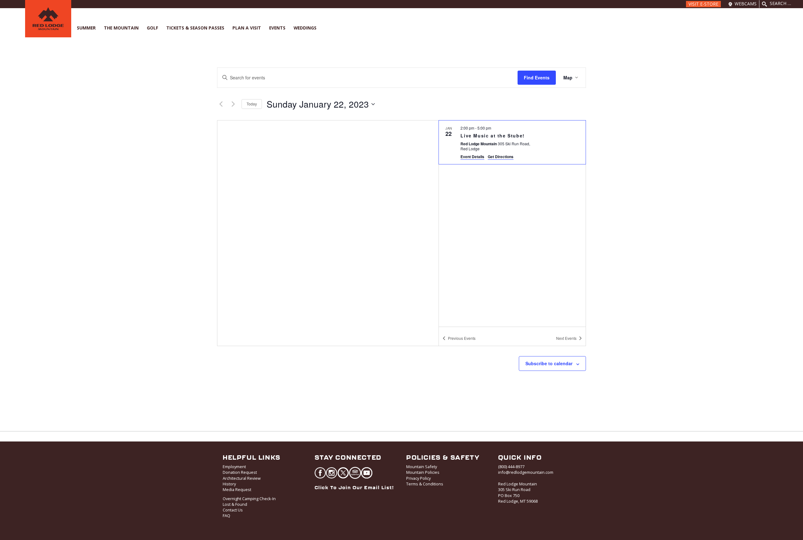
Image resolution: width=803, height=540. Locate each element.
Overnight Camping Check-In (249, 498)
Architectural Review (242, 478)
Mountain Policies (422, 472)
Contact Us (233, 510)
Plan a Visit (246, 28)
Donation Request (240, 472)
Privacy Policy (418, 478)
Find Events (537, 77)
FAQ (226, 515)
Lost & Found (235, 504)
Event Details (472, 156)
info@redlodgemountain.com (525, 472)
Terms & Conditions (424, 484)
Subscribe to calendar (548, 363)
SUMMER (86, 28)
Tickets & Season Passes (195, 28)
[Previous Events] (221, 104)
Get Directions (500, 156)
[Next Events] (233, 104)
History (229, 484)
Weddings (305, 28)
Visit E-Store (703, 4)
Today (252, 103)
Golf (152, 28)
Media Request (237, 489)
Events (277, 28)
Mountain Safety (421, 466)
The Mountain (121, 28)
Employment (234, 466)
